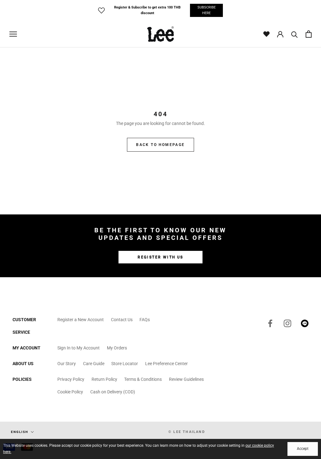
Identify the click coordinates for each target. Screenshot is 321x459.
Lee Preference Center (166, 363)
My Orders (117, 347)
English (19, 432)
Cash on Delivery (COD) (112, 391)
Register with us (160, 257)
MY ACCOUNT (26, 347)
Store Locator (124, 363)
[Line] (304, 323)
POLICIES (22, 379)
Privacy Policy (70, 379)
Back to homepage (160, 145)
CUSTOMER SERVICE (24, 326)
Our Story (66, 363)
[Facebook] (270, 323)
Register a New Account (80, 319)
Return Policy (104, 379)
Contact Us (122, 319)
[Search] (294, 34)
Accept (302, 448)
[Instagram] (287, 323)
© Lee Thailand (186, 432)
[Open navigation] (13, 34)
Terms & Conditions (143, 379)
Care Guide (93, 363)
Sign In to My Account (78, 347)
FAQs (144, 319)
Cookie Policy (70, 391)
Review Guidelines (186, 379)
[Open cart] (309, 34)
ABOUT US (23, 363)
